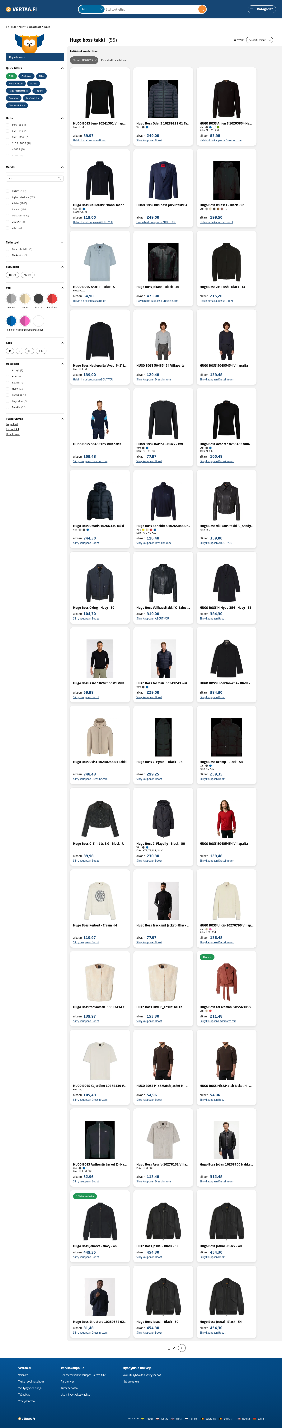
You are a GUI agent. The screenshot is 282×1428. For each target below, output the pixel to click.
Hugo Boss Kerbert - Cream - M (95, 925)
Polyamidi (19, 395)
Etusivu (11, 27)
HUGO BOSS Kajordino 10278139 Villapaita (100, 1086)
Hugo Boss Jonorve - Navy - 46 (95, 1246)
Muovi (18, 388)
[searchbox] (35, 179)
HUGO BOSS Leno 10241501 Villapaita (100, 123)
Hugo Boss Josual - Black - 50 (157, 1322)
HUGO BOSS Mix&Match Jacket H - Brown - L (226, 1086)
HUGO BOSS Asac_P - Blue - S (94, 287)
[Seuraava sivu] (182, 1348)
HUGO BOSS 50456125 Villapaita (97, 444)
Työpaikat (24, 1394)
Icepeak (19, 209)
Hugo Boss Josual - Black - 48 (221, 1246)
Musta (38, 307)
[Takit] (101, 9)
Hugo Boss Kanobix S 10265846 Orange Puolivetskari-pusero (163, 526)
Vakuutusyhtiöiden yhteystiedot (142, 1375)
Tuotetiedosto (69, 1388)
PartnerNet (67, 1381)
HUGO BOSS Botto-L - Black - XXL (160, 444)
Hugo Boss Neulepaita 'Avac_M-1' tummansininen (100, 365)
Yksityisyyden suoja (29, 1388)
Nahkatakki (19, 255)
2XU (17, 227)
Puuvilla (19, 407)
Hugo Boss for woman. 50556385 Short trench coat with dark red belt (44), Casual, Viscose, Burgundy (226, 1007)
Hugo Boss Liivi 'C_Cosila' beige (159, 1007)
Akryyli (17, 370)
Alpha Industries (23, 197)
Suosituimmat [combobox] (257, 40)
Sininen (11, 329)
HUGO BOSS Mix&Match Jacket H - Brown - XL (163, 1086)
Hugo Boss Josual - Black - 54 (221, 1322)
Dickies (19, 191)
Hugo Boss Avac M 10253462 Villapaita (226, 444)
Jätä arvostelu (131, 1381)
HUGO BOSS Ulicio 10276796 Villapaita (226, 925)
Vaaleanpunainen (25, 329)
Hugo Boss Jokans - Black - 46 (157, 287)
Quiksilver (20, 215)
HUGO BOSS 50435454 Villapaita (160, 365)
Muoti (22, 27)
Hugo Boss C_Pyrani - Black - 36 (159, 762)
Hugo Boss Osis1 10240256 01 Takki (100, 762)
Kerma (25, 307)
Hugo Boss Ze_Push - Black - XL (222, 287)
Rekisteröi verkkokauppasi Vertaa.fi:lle (83, 1375)
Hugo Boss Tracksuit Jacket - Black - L (163, 925)
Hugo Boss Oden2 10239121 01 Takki (163, 123)
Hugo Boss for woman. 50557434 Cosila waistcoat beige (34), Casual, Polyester (100, 1007)
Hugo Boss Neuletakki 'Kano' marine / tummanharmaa (100, 205)
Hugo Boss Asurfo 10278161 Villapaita (163, 1164)
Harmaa (11, 307)
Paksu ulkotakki (22, 249)
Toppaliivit (12, 424)
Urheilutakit (13, 434)
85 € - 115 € (20, 137)
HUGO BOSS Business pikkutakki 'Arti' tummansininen (163, 205)
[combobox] (142, 9)
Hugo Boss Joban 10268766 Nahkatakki (226, 1164)
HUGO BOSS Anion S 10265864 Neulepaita (226, 123)
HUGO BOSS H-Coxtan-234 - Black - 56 (226, 683)
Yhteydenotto (26, 1401)
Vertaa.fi (23, 1375)
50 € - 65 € (19, 124)
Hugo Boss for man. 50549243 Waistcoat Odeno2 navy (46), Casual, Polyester (163, 683)
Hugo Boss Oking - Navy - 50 (93, 608)
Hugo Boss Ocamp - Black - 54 (221, 762)
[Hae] (202, 9)
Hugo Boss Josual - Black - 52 (157, 1246)
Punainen (52, 307)
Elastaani (19, 376)
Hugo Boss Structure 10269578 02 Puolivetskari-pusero (100, 1322)
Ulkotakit (35, 27)
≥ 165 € (18, 149)
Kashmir (18, 382)
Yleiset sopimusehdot (31, 1381)
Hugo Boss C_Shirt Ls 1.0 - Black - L (98, 844)
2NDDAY (18, 221)
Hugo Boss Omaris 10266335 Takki (98, 526)
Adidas (19, 203)
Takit (47, 27)
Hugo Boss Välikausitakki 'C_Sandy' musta (226, 526)
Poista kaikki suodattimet (114, 60)
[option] (11, 76)
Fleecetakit (12, 429)
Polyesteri (19, 401)
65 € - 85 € (19, 131)
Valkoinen (38, 329)
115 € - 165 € (21, 143)
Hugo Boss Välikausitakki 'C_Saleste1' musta (163, 608)
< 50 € (17, 155)
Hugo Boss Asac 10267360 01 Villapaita (100, 683)
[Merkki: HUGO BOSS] (95, 60)
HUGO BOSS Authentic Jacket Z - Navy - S (100, 1164)
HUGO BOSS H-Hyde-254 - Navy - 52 (225, 608)
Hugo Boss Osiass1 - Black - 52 (222, 205)
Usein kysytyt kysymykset (76, 1394)
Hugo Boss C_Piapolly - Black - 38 (160, 844)
